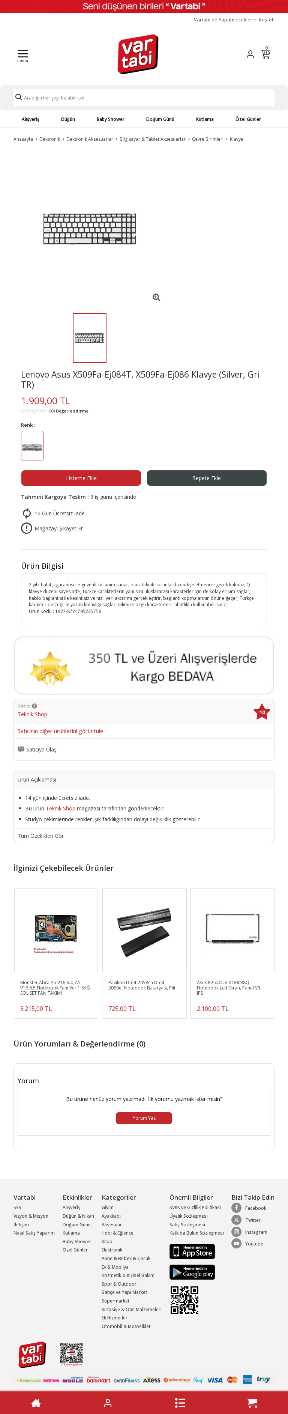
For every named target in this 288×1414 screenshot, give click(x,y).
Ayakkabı (111, 1216)
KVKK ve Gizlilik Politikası (195, 1207)
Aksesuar (112, 1224)
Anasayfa (23, 139)
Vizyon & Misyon (31, 1216)
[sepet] (252, 1403)
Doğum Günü (160, 119)
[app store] (192, 1251)
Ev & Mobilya (115, 1267)
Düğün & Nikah (78, 1216)
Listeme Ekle (81, 478)
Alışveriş (30, 119)
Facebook (255, 1208)
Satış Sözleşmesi (187, 1224)
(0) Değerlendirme (68, 411)
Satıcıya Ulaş (41, 749)
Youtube (254, 1244)
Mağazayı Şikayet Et (58, 528)
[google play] (197, 1272)
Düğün (68, 119)
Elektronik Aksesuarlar (89, 139)
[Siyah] (32, 447)
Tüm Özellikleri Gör (41, 836)
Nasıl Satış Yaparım (34, 1233)
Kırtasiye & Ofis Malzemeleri (132, 1309)
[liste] (180, 1403)
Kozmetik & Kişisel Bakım (128, 1275)
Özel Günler (248, 119)
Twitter (253, 1220)
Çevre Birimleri (208, 139)
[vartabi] (138, 54)
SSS (17, 1207)
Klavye (236, 139)
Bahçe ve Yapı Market (124, 1292)
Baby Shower (110, 119)
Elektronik (49, 139)
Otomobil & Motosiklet (126, 1326)
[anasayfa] (36, 1403)
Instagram (256, 1232)
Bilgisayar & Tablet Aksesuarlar (153, 139)
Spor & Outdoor (119, 1284)
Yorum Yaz (144, 1118)
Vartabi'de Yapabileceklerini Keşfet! (234, 20)
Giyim (108, 1207)
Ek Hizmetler (115, 1318)
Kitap (107, 1241)
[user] (250, 54)
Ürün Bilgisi (42, 566)
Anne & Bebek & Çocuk (126, 1258)
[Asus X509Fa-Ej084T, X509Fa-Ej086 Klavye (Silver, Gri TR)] (90, 229)
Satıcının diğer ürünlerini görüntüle (61, 731)
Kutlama (205, 119)
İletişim (21, 1224)
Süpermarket (115, 1301)
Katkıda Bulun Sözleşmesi (197, 1233)
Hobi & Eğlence (118, 1233)
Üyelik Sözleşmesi (189, 1216)
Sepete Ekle (207, 478)
